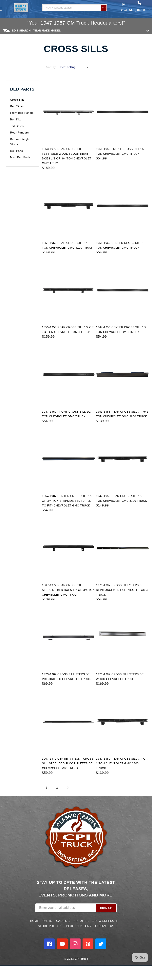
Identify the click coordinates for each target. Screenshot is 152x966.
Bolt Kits (15, 119)
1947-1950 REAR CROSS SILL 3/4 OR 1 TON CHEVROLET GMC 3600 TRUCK (122, 763)
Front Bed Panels (21, 112)
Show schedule (105, 920)
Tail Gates (17, 126)
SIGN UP (106, 908)
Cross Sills (17, 99)
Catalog (63, 920)
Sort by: (51, 67)
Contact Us (104, 926)
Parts (47, 920)
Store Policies (50, 926)
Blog (70, 926)
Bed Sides (17, 106)
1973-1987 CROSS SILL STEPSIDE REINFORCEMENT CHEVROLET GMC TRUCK (122, 590)
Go (103, 8)
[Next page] (67, 787)
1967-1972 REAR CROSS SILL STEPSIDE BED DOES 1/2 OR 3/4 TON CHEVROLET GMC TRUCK (68, 590)
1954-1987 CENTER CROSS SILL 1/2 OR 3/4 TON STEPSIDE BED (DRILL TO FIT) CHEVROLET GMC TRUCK (67, 500)
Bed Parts (22, 89)
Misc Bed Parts (20, 157)
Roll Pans (16, 150)
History (84, 926)
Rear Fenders (19, 132)
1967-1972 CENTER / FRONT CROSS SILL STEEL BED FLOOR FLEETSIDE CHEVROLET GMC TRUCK (67, 763)
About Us (81, 920)
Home (34, 920)
